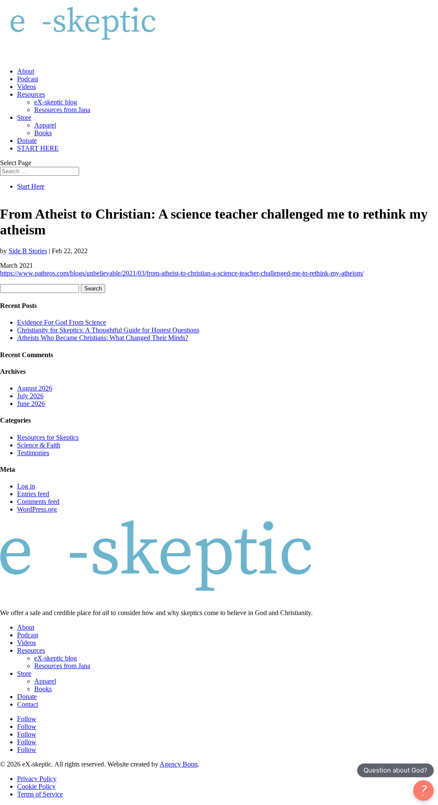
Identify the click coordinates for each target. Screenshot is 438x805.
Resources (31, 94)
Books (43, 132)
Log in (26, 486)
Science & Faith (38, 445)
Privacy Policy (36, 778)
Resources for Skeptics (48, 437)
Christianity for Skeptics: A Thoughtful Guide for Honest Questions (108, 330)
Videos (26, 86)
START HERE (38, 148)
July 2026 (30, 396)
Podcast (27, 79)
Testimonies (33, 452)
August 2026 (34, 388)
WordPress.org (37, 509)
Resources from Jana (62, 109)
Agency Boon (179, 764)
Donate (27, 140)
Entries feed (33, 493)
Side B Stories (28, 251)
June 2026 (31, 403)
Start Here (30, 186)
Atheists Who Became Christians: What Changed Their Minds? (102, 337)
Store (24, 117)
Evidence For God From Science (61, 322)
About (25, 71)
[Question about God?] (423, 790)
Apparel (45, 125)
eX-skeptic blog (55, 102)
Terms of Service (40, 794)
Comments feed (38, 501)
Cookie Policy (36, 786)
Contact (27, 704)
